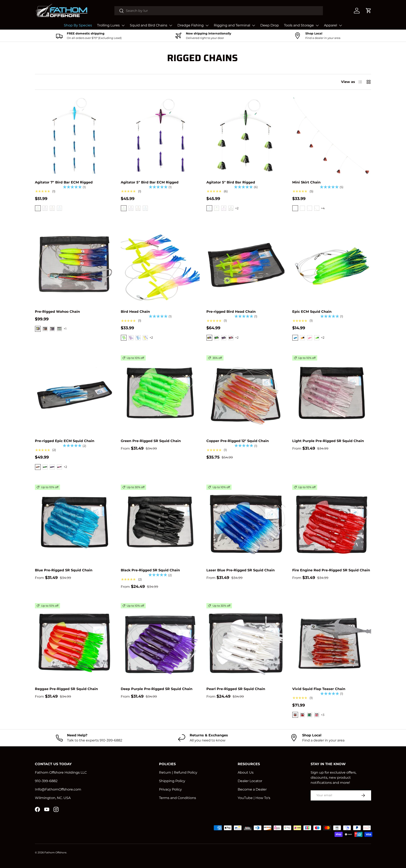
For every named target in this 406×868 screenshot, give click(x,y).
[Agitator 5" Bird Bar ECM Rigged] (160, 136)
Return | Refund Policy (178, 772)
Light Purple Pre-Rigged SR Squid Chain (328, 441)
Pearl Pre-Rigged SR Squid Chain (235, 689)
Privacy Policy (170, 789)
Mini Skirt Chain (306, 182)
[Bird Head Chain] (160, 265)
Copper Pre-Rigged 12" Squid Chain (237, 441)
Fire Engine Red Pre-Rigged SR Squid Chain (331, 570)
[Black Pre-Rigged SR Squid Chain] (160, 524)
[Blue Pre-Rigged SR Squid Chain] (74, 524)
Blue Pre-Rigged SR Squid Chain (63, 570)
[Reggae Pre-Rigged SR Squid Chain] (74, 642)
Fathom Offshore (55, 852)
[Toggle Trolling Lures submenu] (123, 25)
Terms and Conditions (177, 798)
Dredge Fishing (190, 25)
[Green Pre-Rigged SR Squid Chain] (160, 394)
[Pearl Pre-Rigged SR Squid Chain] (245, 642)
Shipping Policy (172, 781)
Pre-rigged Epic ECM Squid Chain (64, 441)
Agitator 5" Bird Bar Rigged (230, 182)
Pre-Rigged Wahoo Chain (57, 312)
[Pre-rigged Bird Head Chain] (245, 265)
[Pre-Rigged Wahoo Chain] (74, 265)
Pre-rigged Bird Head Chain (231, 312)
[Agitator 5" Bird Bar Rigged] (245, 136)
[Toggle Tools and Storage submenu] (317, 25)
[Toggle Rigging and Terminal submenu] (253, 25)
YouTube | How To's (254, 798)
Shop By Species (78, 25)
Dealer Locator (250, 781)
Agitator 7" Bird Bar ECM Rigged (64, 182)
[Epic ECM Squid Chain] (331, 265)
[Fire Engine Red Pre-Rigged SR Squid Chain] (331, 524)
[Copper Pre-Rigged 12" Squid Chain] (245, 394)
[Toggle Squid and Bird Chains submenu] (170, 25)
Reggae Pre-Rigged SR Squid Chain (66, 689)
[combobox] (218, 10)
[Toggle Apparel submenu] (340, 25)
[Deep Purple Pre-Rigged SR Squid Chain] (160, 642)
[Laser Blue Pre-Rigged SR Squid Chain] (245, 524)
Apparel (330, 25)
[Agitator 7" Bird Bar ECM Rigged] (74, 136)
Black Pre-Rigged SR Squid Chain (150, 570)
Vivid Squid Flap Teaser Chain (318, 689)
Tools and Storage (299, 25)
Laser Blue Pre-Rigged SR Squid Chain (240, 570)
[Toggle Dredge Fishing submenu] (207, 25)
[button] (368, 10)
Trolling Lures (108, 25)
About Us (246, 772)
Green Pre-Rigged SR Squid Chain (151, 441)
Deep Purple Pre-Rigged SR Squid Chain (156, 689)
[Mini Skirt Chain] (331, 136)
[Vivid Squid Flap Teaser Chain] (331, 642)
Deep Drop (269, 25)
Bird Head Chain (135, 312)
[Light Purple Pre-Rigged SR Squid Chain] (331, 394)
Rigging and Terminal (232, 25)
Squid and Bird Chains (148, 25)
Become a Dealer (252, 789)
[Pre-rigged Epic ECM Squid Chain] (74, 394)
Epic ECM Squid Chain (312, 312)
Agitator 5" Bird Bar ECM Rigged (149, 182)
